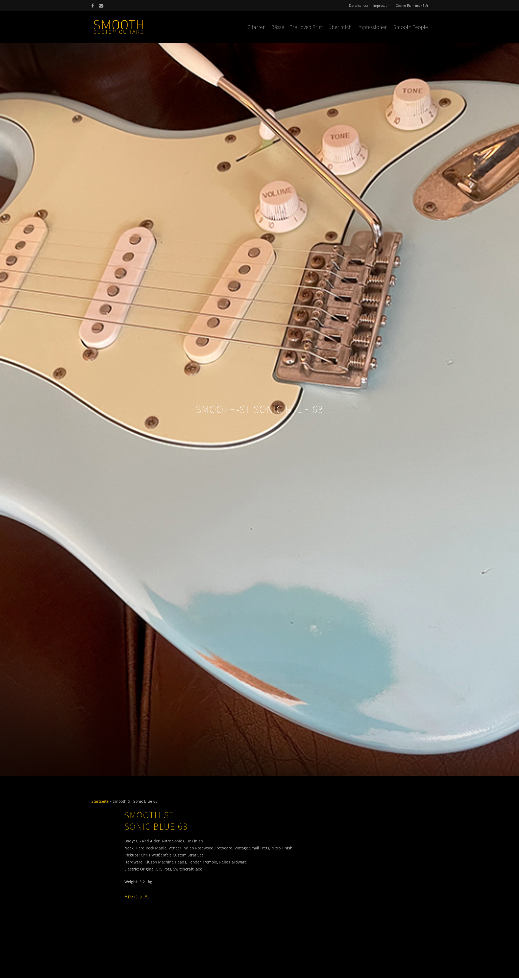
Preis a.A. (136, 896)
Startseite (100, 801)
